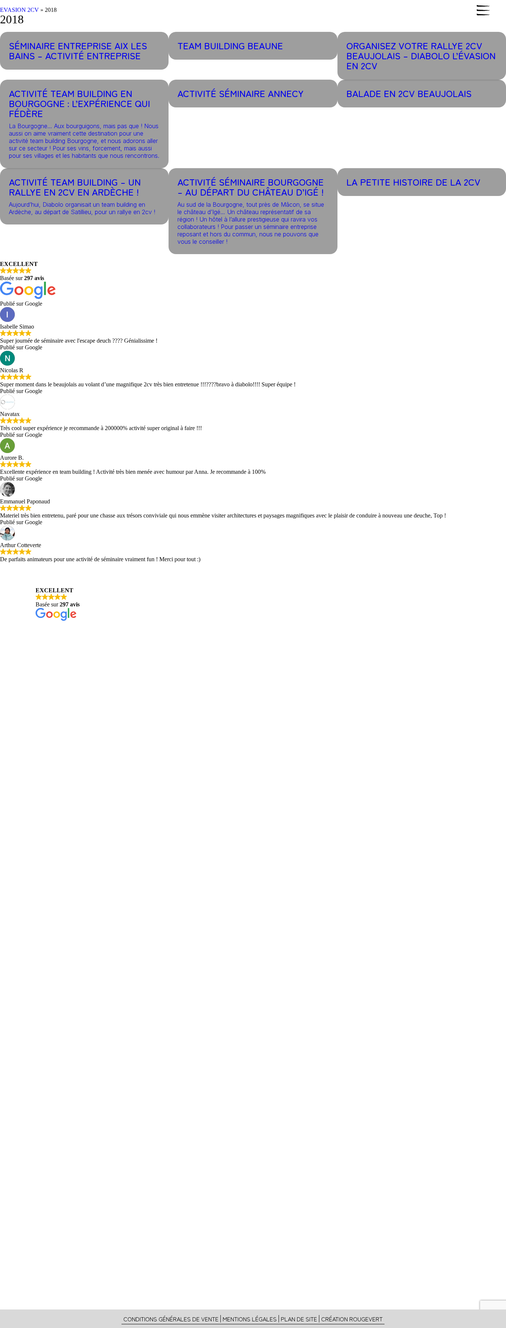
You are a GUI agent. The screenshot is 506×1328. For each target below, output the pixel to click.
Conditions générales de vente (171, 1318)
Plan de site (299, 1318)
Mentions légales (250, 1318)
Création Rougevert (352, 1318)
